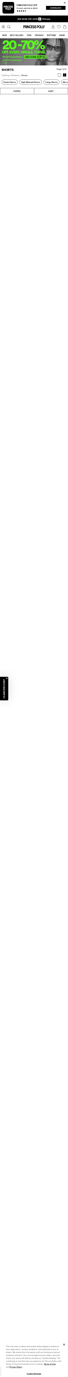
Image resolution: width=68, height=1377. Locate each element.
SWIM (62, 35)
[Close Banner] (65, 3)
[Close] (64, 1344)
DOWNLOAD (58, 8)
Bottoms (15, 75)
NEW (4, 35)
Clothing (5, 75)
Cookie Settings (34, 1373)
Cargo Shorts (51, 82)
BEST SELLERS (16, 35)
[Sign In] (53, 27)
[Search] (9, 27)
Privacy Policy (16, 1367)
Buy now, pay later (28, 19)
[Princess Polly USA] (34, 27)
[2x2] (64, 75)
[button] (65, 27)
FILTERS (17, 91)
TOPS (29, 35)
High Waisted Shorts (30, 82)
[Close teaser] (6, 678)
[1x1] (59, 75)
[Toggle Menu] (3, 27)
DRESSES (39, 35)
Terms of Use (50, 1364)
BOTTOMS (51, 35)
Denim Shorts (9, 82)
